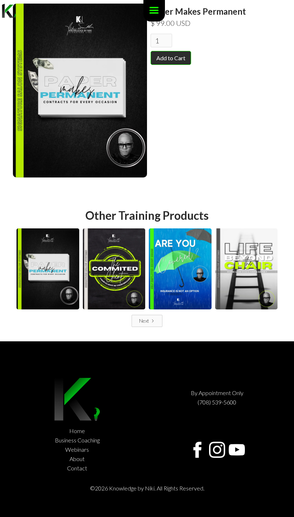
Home (77, 431)
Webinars (77, 449)
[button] (154, 11)
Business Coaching (77, 440)
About (77, 459)
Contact (77, 468)
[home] (9, 11)
